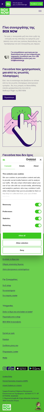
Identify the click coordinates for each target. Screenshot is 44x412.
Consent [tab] (8, 166)
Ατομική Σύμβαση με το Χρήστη (12, 385)
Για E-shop (7, 285)
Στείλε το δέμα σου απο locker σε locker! (17, 312)
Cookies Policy (7, 376)
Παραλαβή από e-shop (11, 317)
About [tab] (36, 166)
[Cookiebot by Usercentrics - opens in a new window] (27, 159)
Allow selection (22, 243)
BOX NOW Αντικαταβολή (12, 322)
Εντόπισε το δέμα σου (11, 259)
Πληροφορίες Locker (10, 352)
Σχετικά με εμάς (9, 333)
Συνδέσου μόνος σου (10, 345)
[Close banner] (40, 160)
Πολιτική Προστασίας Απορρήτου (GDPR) (15, 381)
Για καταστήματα (9, 290)
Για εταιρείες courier (10, 296)
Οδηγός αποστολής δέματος (13, 264)
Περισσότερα (9, 97)
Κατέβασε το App (36, 4)
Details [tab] (22, 166)
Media (5, 358)
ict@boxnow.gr (17, 60)
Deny (22, 250)
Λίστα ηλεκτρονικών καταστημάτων (16, 269)
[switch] (38, 211)
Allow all (22, 236)
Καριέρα (6, 339)
